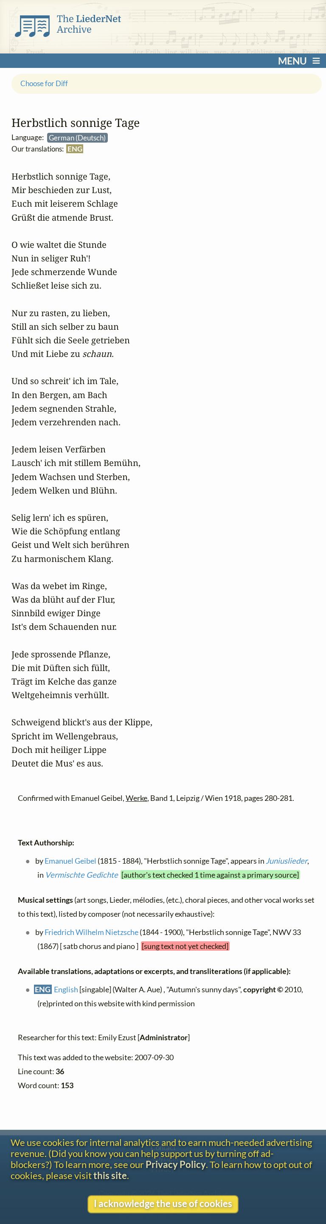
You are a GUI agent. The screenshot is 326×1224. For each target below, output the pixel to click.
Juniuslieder (286, 860)
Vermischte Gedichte (81, 875)
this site (110, 1175)
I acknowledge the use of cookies (163, 1203)
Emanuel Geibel (70, 860)
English (66, 989)
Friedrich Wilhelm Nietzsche (91, 932)
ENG (74, 148)
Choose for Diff (44, 83)
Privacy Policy (176, 1164)
